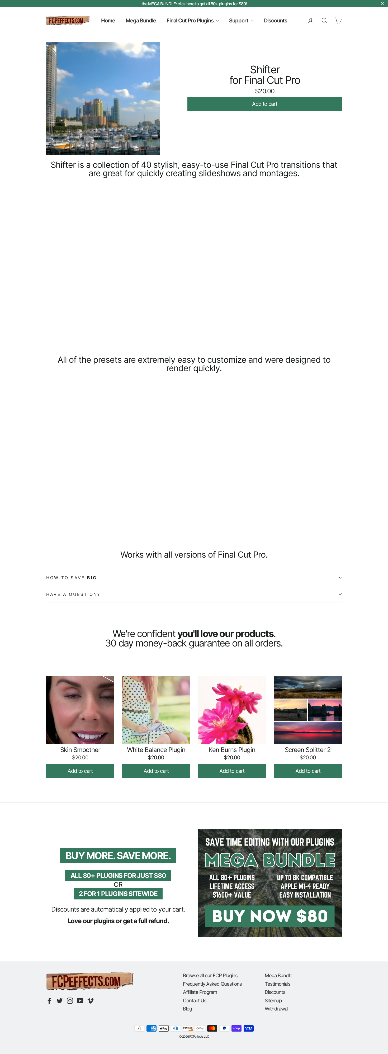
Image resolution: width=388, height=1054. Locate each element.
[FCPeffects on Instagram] (70, 1001)
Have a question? (73, 594)
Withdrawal (276, 1009)
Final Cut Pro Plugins (191, 20)
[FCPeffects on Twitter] (59, 1001)
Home (108, 20)
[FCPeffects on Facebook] (49, 1001)
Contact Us (194, 1000)
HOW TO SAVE (71, 577)
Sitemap (273, 1000)
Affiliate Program (200, 992)
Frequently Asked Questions (212, 984)
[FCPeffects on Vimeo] (90, 1001)
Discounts (275, 20)
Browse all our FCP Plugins (210, 975)
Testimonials (277, 984)
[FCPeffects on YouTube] (80, 1001)
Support (239, 20)
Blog (187, 1009)
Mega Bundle (141, 20)
